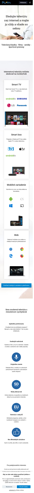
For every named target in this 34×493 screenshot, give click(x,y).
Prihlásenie (23, 2)
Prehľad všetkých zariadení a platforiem (16, 285)
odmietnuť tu (12, 490)
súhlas (6, 480)
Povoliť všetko (24, 486)
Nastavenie (9, 486)
